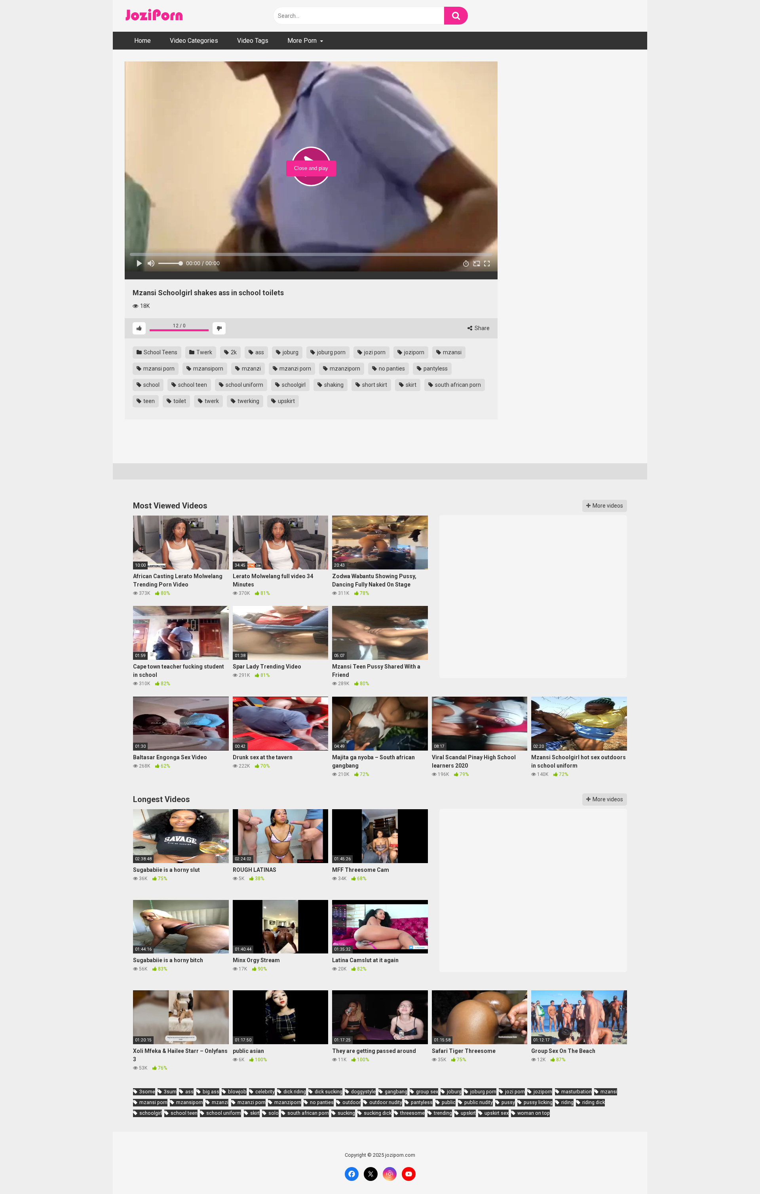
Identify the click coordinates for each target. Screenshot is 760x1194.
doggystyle (363, 1092)
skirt (410, 385)
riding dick (593, 1102)
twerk (211, 401)
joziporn (413, 352)
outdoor (351, 1102)
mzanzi (251, 368)
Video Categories (194, 40)
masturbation (576, 1092)
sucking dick (377, 1113)
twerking (247, 401)
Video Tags (252, 40)
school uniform (243, 385)
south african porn (457, 385)
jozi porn (374, 352)
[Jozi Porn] (154, 16)
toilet (179, 401)
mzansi (452, 352)
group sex (427, 1092)
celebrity (265, 1092)
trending (443, 1113)
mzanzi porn (294, 368)
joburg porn (331, 352)
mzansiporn (207, 368)
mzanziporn (344, 368)
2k (233, 352)
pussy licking (538, 1102)
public (449, 1102)
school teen (192, 385)
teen (148, 401)
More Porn (302, 40)
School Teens (159, 352)
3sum (170, 1092)
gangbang (396, 1092)
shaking (333, 385)
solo (273, 1113)
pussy (508, 1102)
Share (481, 328)
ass (259, 352)
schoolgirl (293, 385)
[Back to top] (733, 1170)
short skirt (374, 385)
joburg (289, 352)
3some (147, 1092)
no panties (391, 368)
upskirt (286, 401)
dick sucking (328, 1092)
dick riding (294, 1092)
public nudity (478, 1102)
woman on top (533, 1113)
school (151, 385)
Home (142, 40)
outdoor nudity (385, 1102)
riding (567, 1102)
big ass (211, 1092)
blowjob (237, 1092)
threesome (412, 1113)
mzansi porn (158, 368)
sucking (346, 1113)
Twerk (203, 352)
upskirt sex (496, 1113)
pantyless (435, 368)
